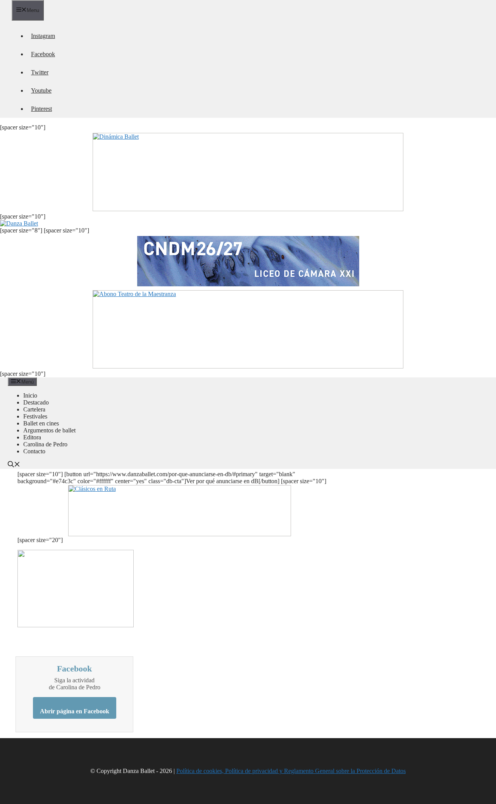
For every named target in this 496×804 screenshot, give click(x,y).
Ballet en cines (41, 423)
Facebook (43, 54)
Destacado (36, 402)
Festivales (35, 416)
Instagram (43, 36)
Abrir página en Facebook (74, 711)
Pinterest (41, 108)
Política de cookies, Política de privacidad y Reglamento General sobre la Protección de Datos (291, 771)
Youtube (41, 90)
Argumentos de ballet (49, 430)
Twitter (39, 72)
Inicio (30, 395)
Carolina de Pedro (45, 444)
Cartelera (34, 409)
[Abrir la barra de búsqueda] (14, 465)
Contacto (34, 451)
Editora (32, 437)
